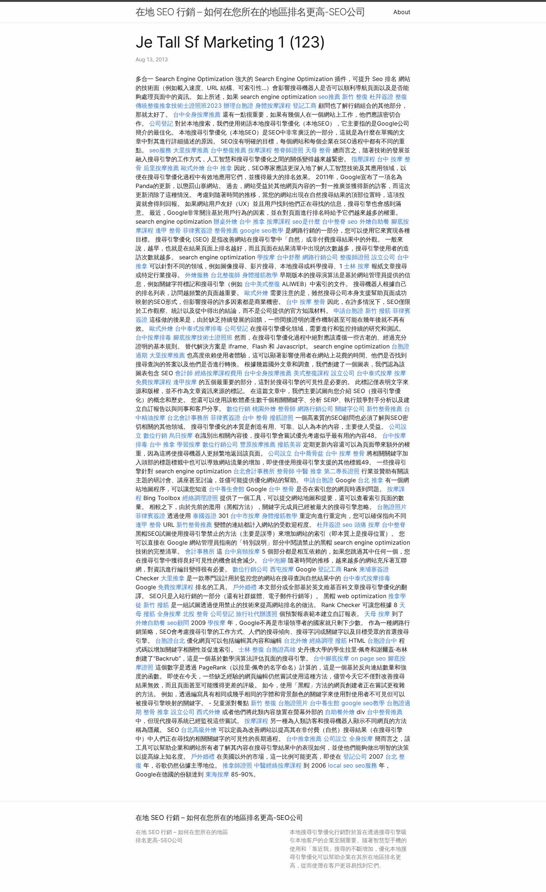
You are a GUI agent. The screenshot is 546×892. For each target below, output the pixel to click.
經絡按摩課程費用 (218, 373)
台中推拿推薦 (304, 738)
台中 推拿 (219, 168)
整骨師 (287, 408)
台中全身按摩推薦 (197, 114)
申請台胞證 (348, 310)
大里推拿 (173, 578)
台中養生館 (324, 703)
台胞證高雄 (281, 649)
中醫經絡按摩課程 (278, 765)
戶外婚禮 (245, 587)
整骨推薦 (226, 230)
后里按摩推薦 (161, 168)
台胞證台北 (170, 640)
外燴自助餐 (374, 221)
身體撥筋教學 (260, 275)
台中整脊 (334, 221)
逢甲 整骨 (168, 230)
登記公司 (355, 756)
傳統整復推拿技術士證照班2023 (179, 105)
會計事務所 (200, 551)
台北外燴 (296, 640)
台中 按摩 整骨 (305, 301)
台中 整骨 (255, 417)
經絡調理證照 (200, 498)
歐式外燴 (193, 168)
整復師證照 (355, 257)
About (401, 12)
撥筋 (341, 640)
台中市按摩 (245, 515)
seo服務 (160, 150)
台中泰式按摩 (374, 373)
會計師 (184, 373)
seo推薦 (329, 96)
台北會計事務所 (188, 417)
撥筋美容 (289, 444)
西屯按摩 (282, 569)
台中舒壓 (288, 257)
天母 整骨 (318, 150)
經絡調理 (321, 640)
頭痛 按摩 (367, 524)
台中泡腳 (274, 560)
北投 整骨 (195, 613)
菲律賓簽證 (197, 230)
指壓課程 (363, 159)
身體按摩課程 (273, 105)
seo (353, 221)
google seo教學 (261, 230)
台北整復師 (225, 275)
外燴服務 (197, 275)
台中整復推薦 (228, 150)
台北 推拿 (370, 480)
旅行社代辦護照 (256, 613)
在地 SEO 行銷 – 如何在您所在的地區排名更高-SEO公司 (250, 11)
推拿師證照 (237, 765)
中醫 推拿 (309, 471)
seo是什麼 (306, 221)
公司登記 (161, 123)
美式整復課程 (311, 373)
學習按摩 (189, 444)
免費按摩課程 (153, 382)
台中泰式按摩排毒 (198, 328)
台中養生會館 (226, 489)
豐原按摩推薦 (258, 444)
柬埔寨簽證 (374, 569)
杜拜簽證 (381, 96)
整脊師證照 (288, 150)
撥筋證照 (281, 417)
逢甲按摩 (185, 382)
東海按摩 (217, 774)
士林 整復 (251, 649)
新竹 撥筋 (378, 310)
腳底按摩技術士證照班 (203, 337)
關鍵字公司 (350, 408)
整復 (401, 96)
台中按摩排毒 (153, 337)
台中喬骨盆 (309, 453)
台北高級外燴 (199, 729)
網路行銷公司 (320, 257)
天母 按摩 (377, 613)
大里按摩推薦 (191, 150)
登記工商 (304, 105)
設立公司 (383, 257)
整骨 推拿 (156, 712)
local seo (340, 765)
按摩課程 (260, 150)
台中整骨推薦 (385, 712)
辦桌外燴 (225, 221)
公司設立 (280, 453)
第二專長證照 (342, 471)
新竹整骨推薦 (384, 408)
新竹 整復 (355, 96)
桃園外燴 (264, 408)
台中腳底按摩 (331, 658)
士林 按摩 (357, 266)
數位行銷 (238, 408)
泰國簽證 (205, 515)
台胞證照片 (392, 506)
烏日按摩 (181, 435)
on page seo (368, 658)
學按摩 (266, 257)
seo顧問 (178, 622)
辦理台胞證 (238, 105)
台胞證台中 (382, 640)
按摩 (400, 373)
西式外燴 (208, 712)
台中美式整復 (262, 284)
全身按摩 (169, 613)
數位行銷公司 (220, 444)
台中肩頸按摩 (242, 551)
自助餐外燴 (340, 712)
